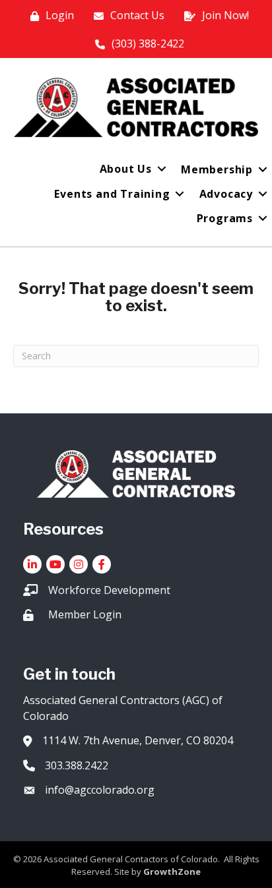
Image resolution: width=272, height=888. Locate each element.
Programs (225, 218)
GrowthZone (172, 871)
